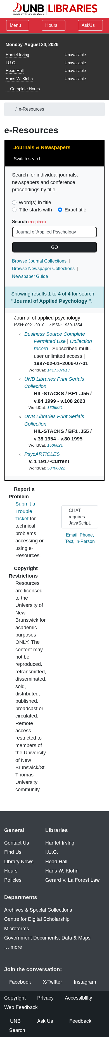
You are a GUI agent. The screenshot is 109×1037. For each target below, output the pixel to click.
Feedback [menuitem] (80, 1020)
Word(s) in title (35, 202)
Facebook (20, 981)
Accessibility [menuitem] (78, 997)
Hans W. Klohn (19, 78)
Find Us (13, 851)
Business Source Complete (54, 334)
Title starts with (35, 210)
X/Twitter (52, 981)
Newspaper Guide (30, 276)
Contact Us (16, 842)
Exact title (75, 210)
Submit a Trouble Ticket (25, 511)
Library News (19, 861)
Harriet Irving (17, 54)
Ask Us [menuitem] (45, 1020)
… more (13, 946)
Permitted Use (50, 341)
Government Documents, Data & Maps (47, 937)
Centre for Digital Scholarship (37, 918)
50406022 (56, 468)
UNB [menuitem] (15, 1020)
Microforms (16, 928)
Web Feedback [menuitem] (21, 1006)
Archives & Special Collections (38, 909)
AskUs (89, 25)
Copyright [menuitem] (15, 997)
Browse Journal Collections (39, 261)
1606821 (55, 407)
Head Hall (14, 70)
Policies (13, 879)
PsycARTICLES (42, 454)
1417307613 (58, 370)
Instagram (85, 981)
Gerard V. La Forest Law (72, 879)
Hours (51, 25)
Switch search (28, 158)
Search (29, 221)
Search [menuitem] (17, 1029)
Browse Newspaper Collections (43, 268)
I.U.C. (11, 62)
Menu (15, 25)
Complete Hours (24, 88)
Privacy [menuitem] (45, 997)
